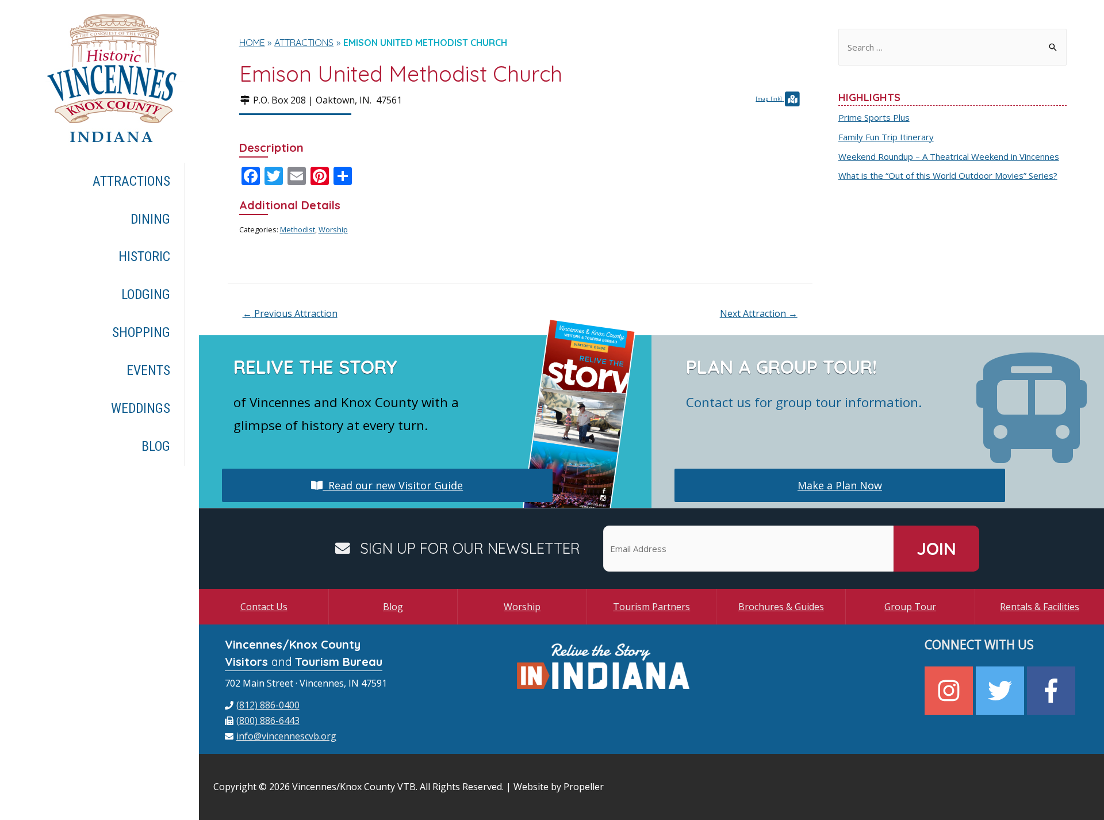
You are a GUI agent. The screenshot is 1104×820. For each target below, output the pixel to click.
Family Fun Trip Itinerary (886, 137)
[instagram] (950, 690)
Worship (333, 229)
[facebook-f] (1052, 690)
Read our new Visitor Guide (393, 485)
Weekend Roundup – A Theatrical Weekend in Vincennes (948, 156)
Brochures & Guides (781, 606)
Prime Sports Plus (874, 117)
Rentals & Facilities (1039, 606)
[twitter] (1001, 690)
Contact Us (264, 606)
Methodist (297, 229)
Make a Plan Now (840, 485)
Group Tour (910, 606)
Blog (393, 606)
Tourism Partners (651, 606)
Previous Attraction (290, 313)
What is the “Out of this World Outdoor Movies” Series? (947, 175)
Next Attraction (759, 313)
